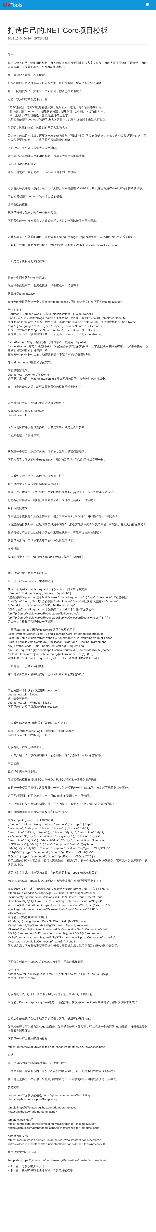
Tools (13, 5)
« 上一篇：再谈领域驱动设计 (26, 1166)
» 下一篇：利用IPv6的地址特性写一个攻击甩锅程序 (40, 1170)
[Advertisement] (78, 1202)
